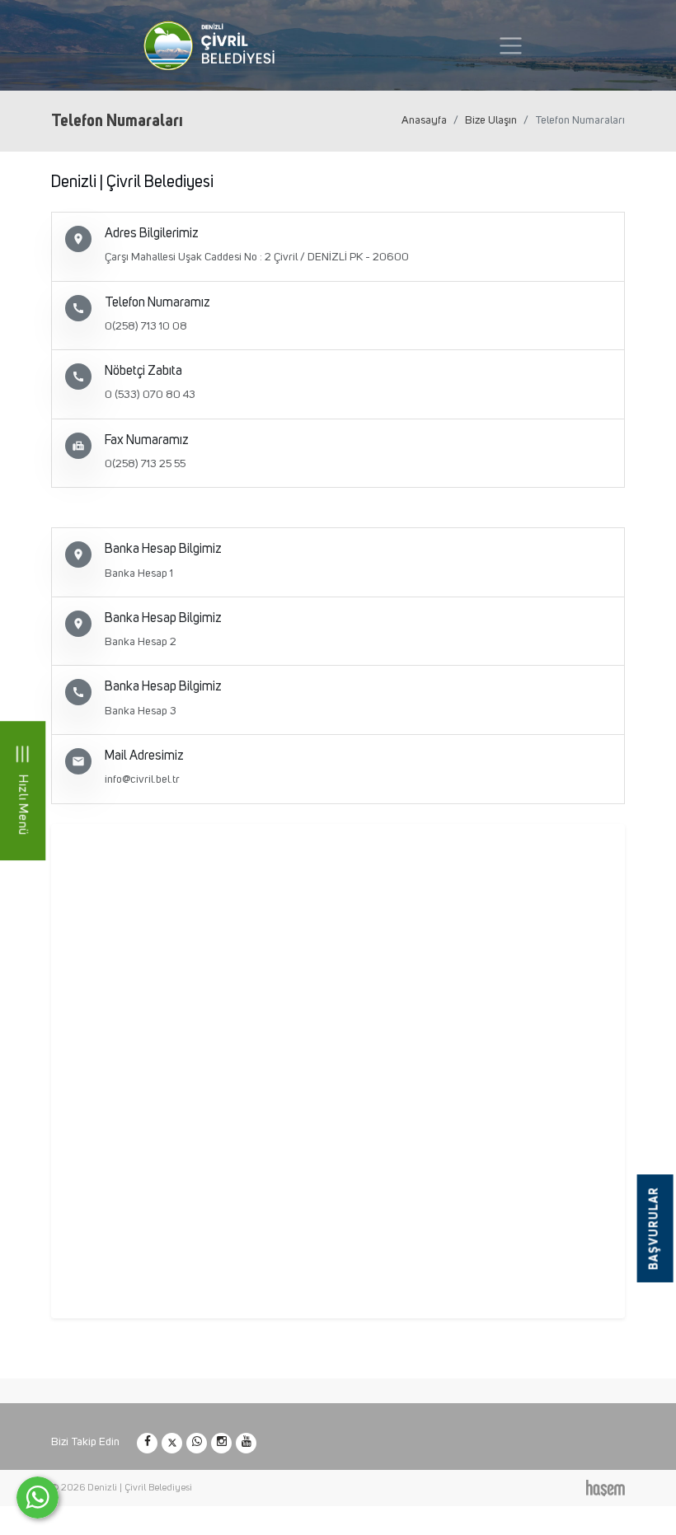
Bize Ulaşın (491, 120)
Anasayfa (424, 120)
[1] (510, 45)
